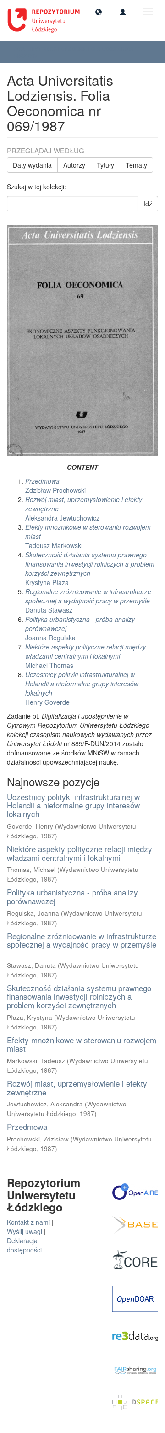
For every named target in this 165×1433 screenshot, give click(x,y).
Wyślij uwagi (24, 1231)
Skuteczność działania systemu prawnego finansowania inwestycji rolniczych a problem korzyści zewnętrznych (79, 996)
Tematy (136, 165)
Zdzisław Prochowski (55, 485)
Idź (147, 203)
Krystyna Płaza (89, 568)
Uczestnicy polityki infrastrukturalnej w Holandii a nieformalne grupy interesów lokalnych (73, 805)
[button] (98, 11)
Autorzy (74, 165)
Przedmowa (27, 1126)
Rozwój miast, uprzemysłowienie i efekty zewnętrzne (77, 1087)
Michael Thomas (85, 656)
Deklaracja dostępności (24, 1245)
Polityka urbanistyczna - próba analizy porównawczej (72, 896)
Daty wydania (32, 165)
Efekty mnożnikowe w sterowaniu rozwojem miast (81, 1044)
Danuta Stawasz (88, 600)
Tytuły (105, 165)
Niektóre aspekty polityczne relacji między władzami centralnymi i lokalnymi (79, 853)
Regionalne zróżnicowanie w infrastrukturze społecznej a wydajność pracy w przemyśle (81, 940)
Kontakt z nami (28, 1222)
